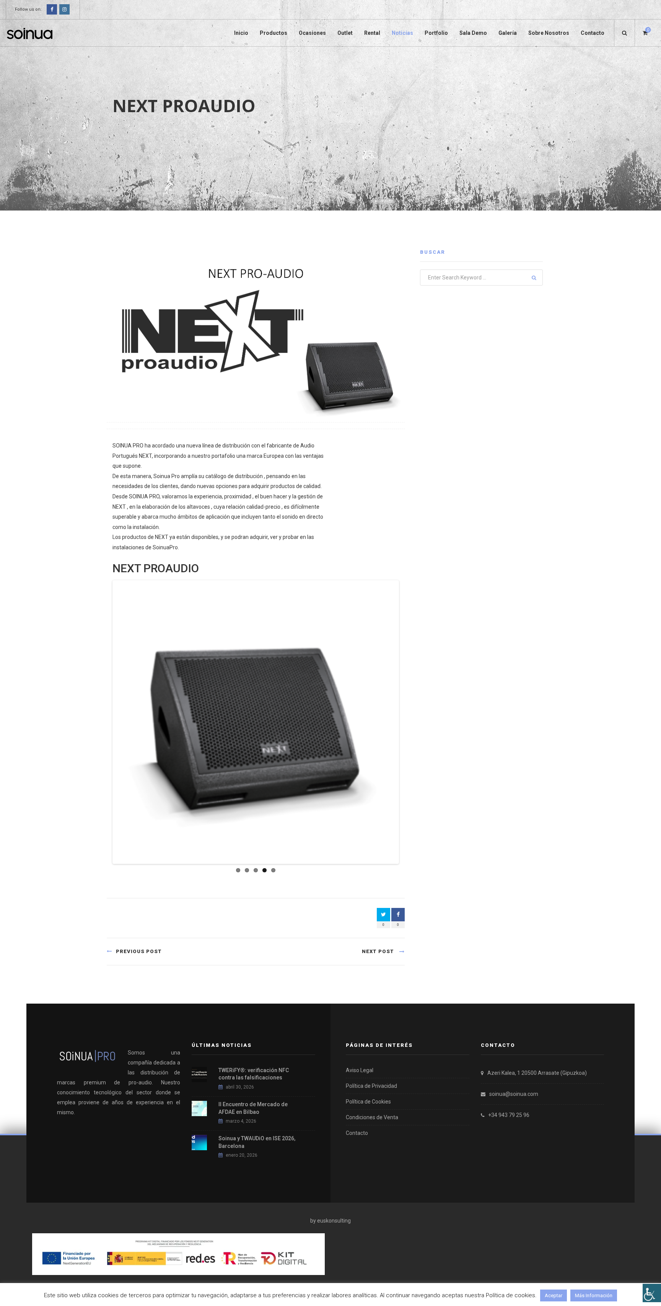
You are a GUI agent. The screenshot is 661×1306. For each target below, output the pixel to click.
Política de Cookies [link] (368, 1102)
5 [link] (273, 870)
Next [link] (409, 722)
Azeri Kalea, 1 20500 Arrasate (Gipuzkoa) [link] (537, 1073)
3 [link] (256, 870)
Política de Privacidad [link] (371, 1086)
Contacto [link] (357, 1133)
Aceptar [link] (553, 1295)
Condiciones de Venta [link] (372, 1117)
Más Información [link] (593, 1295)
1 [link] (238, 870)
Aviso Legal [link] (359, 1070)
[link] (652, 1293)
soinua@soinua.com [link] (513, 1094)
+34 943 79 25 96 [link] (508, 1115)
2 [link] (247, 870)
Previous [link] (102, 722)
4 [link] (264, 870)
